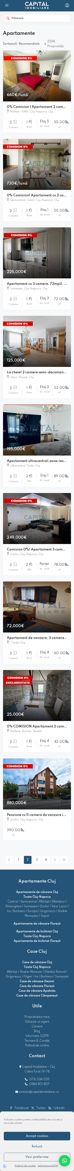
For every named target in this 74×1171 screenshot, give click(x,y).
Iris (9, 911)
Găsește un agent (37, 1021)
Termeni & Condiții (37, 1040)
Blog (37, 1031)
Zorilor (44, 906)
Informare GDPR (48, 1166)
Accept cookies (37, 1136)
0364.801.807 (39, 1084)
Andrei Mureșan (31, 971)
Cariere (37, 1026)
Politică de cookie (25, 1166)
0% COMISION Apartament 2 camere (38, 726)
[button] (64, 1160)
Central (13, 901)
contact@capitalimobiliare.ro (39, 1092)
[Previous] (9, 860)
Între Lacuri (59, 906)
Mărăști (44, 901)
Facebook (21, 1108)
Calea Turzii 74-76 (37, 1071)
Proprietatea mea (37, 1017)
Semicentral (28, 901)
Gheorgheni (13, 906)
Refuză (37, 1146)
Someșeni (30, 906)
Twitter (40, 1108)
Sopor (45, 916)
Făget (28, 976)
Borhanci (19, 911)
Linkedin (59, 1108)
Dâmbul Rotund (54, 971)
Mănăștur (58, 901)
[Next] (55, 860)
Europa (33, 911)
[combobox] (32, 44)
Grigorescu (47, 911)
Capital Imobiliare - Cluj (38, 1066)
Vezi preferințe (37, 1157)
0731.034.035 (39, 1079)
